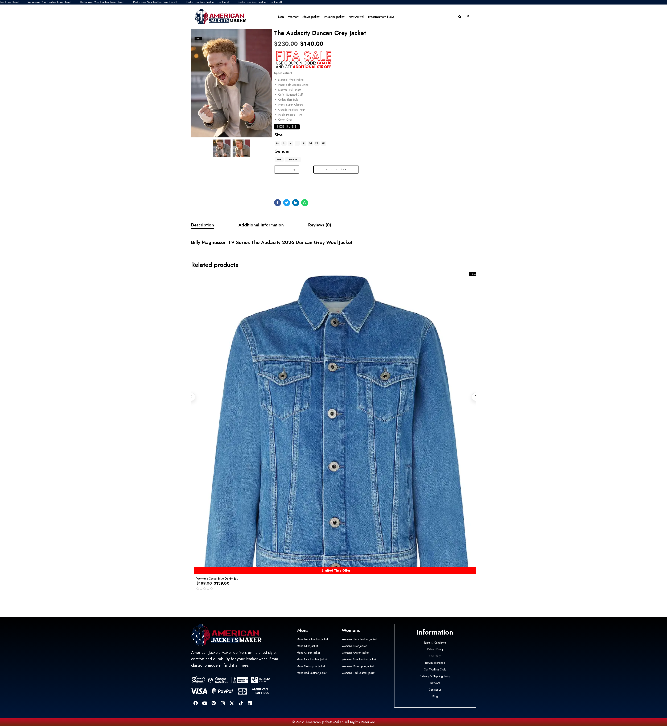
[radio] (277, 143)
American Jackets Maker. (324, 722)
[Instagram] (222, 703)
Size (278, 135)
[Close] (52, 703)
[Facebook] (195, 703)
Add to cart (336, 169)
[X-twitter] (231, 703)
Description (202, 225)
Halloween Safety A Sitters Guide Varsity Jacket (34, 712)
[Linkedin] (249, 703)
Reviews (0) (319, 225)
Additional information (261, 225)
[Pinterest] (213, 703)
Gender (282, 151)
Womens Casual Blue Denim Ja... (217, 578)
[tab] (202, 225)
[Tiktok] (240, 703)
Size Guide (287, 127)
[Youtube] (204, 703)
